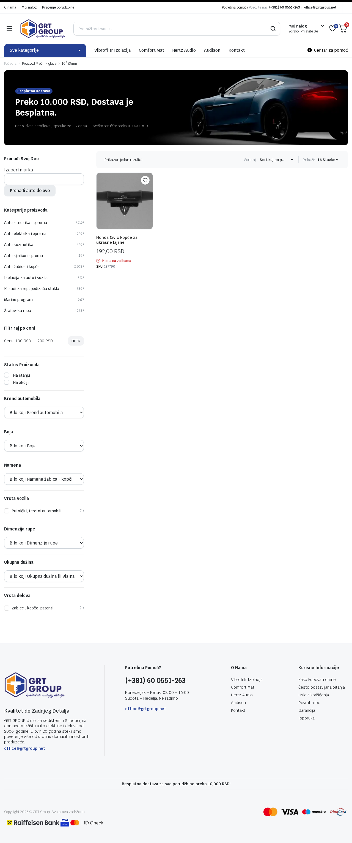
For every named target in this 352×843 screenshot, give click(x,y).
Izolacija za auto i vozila (26, 277)
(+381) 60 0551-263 (284, 7)
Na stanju (21, 375)
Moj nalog (29, 7)
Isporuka (306, 718)
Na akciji (21, 382)
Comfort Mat (151, 50)
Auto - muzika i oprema (25, 222)
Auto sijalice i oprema (23, 255)
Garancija (306, 710)
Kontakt (237, 50)
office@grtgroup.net (320, 7)
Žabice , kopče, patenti (32, 608)
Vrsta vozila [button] (16, 498)
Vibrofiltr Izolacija (112, 50)
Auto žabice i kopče (22, 266)
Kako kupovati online (317, 679)
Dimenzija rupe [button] (19, 529)
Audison (212, 50)
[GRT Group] (42, 28)
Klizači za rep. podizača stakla (31, 288)
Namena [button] (12, 465)
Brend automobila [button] (22, 398)
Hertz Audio (184, 50)
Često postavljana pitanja (321, 687)
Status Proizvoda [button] (22, 364)
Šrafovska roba (17, 310)
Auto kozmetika (18, 244)
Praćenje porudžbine (58, 7)
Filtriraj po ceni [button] (19, 328)
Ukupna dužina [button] (19, 562)
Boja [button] (8, 431)
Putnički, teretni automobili (36, 510)
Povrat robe (309, 702)
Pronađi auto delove (30, 190)
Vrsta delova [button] (17, 595)
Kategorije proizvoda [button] (26, 210)
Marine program (18, 299)
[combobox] (18, 170)
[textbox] (18, 170)
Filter (76, 341)
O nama (10, 7)
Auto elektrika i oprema (25, 233)
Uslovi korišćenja (313, 695)
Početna (10, 63)
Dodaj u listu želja (145, 180)
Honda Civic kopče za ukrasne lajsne (117, 240)
